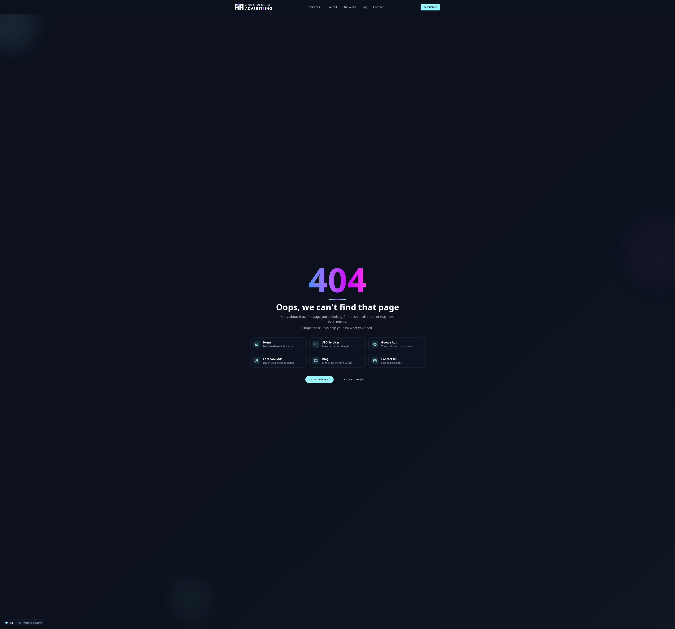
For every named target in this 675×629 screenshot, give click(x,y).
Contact (378, 7)
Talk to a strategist (353, 379)
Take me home (319, 379)
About (333, 7)
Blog (365, 7)
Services (314, 7)
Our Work (349, 7)
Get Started (430, 7)
